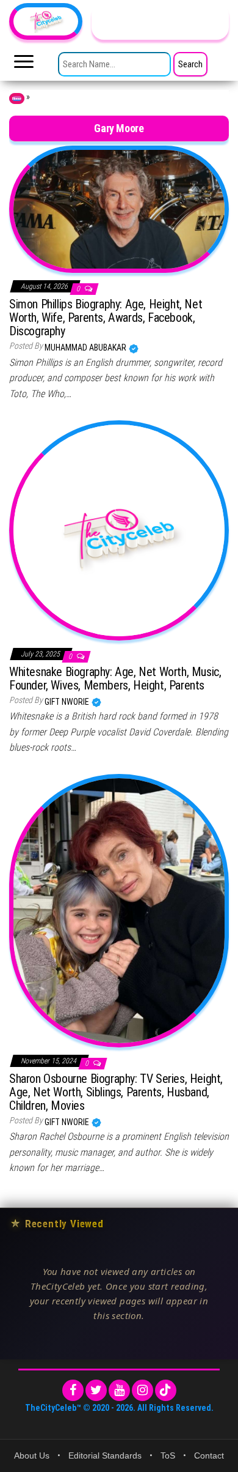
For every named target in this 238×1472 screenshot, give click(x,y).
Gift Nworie (68, 702)
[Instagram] (142, 1390)
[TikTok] (165, 1390)
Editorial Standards (105, 1455)
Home (16, 98)
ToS (167, 1455)
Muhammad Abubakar (86, 347)
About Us (31, 1455)
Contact (209, 1455)
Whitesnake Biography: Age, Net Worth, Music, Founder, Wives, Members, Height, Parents (115, 678)
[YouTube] (119, 1390)
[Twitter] (96, 1390)
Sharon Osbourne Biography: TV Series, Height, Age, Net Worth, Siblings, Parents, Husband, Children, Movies (116, 1092)
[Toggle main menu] (24, 65)
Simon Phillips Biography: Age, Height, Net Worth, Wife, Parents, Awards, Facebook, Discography (105, 317)
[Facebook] (73, 1390)
